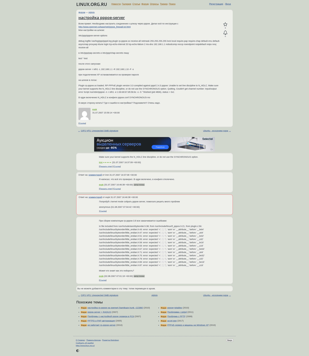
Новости (116, 4)
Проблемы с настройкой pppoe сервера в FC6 (111, 316)
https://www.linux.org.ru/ (85, 346)
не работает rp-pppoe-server (102, 325)
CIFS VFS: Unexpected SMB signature (99, 131)
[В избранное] (225, 24)
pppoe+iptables (174, 308)
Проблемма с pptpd (177, 312)
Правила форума (93, 340)
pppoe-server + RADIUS (99, 312)
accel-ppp (172, 321)
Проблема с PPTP (176, 316)
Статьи (136, 4)
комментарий (95, 175)
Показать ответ (105, 166)
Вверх (229, 340)
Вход (228, 4)
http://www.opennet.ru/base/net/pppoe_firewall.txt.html (104, 27)
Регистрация (216, 4)
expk (94, 109)
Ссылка (82, 123)
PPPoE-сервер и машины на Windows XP (188, 325)
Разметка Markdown (110, 340)
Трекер (164, 4)
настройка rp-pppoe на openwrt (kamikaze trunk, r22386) (115, 308)
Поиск (172, 4)
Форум (145, 4)
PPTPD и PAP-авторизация (101, 321)
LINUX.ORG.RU (91, 4)
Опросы (154, 4)
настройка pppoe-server (101, 17)
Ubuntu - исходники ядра (215, 131)
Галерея (126, 4)
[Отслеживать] (225, 32)
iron (101, 162)
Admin (91, 12)
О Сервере (80, 340)
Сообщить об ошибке (85, 343)
